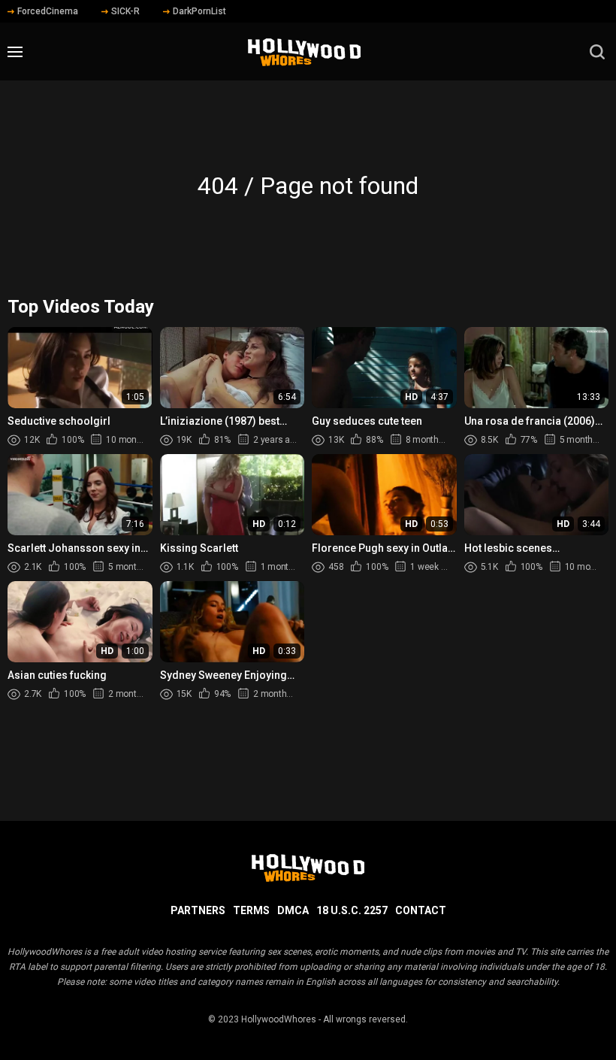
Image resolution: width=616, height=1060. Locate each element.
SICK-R (125, 11)
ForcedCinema (47, 11)
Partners (198, 910)
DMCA (293, 910)
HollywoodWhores (278, 1019)
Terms (251, 910)
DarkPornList (199, 11)
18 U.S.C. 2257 (352, 910)
